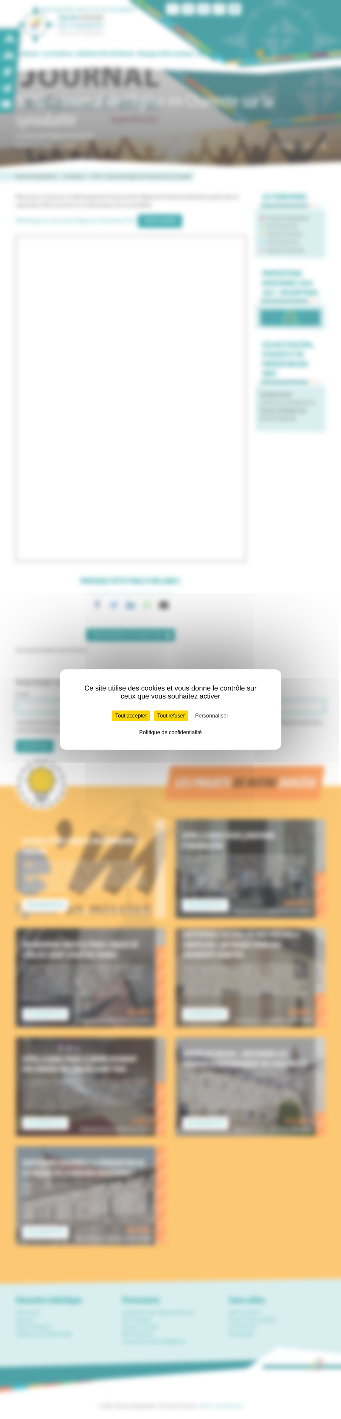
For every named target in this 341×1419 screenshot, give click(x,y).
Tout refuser (171, 716)
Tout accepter (131, 716)
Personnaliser (211, 716)
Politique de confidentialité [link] (170, 732)
